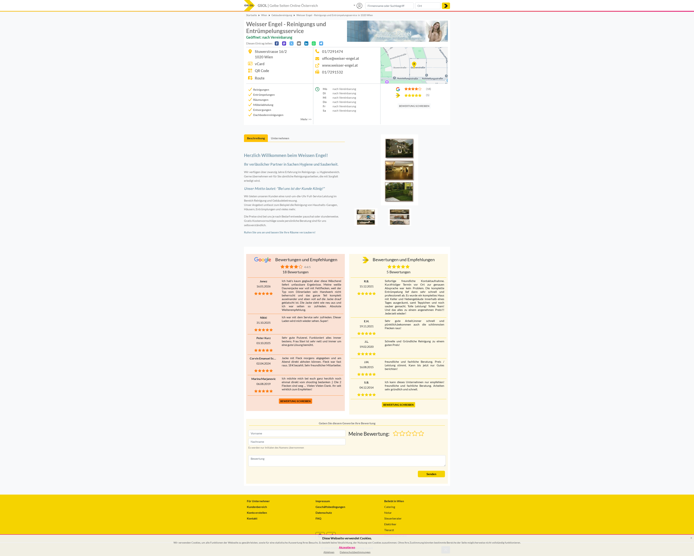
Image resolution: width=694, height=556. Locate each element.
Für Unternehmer (258, 501)
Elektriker (390, 524)
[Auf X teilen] (292, 43)
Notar (388, 512)
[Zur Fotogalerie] (399, 171)
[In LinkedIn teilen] (306, 43)
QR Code (262, 70)
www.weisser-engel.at (340, 65)
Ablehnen (329, 552)
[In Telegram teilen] (321, 43)
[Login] (358, 6)
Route (260, 78)
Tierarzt (389, 530)
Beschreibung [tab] (256, 138)
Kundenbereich (257, 506)
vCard (259, 64)
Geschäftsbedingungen (330, 506)
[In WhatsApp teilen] (314, 43)
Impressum (323, 501)
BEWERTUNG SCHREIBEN (414, 105)
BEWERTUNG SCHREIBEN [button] (295, 401)
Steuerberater (393, 518)
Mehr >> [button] (306, 119)
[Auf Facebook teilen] (277, 43)
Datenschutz (324, 512)
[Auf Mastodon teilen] (284, 43)
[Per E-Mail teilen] (299, 43)
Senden (431, 474)
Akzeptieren (347, 547)
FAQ (318, 518)
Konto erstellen (257, 512)
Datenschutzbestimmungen (355, 552)
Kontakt (252, 518)
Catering (389, 506)
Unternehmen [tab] (280, 138)
